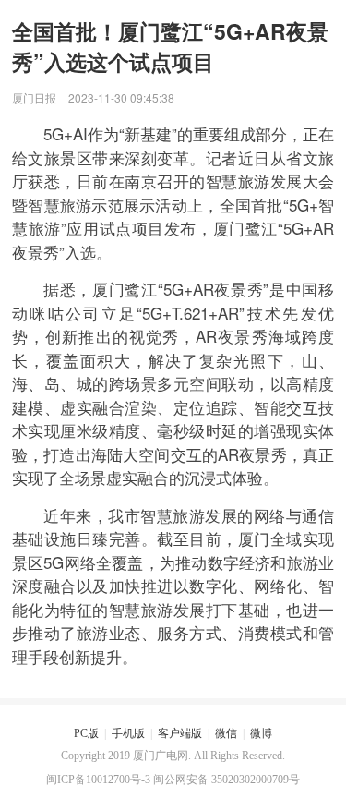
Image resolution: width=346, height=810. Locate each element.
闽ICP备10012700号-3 (98, 779)
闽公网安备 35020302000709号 (226, 779)
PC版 (86, 733)
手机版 (128, 733)
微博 (261, 733)
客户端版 (180, 733)
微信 (226, 733)
